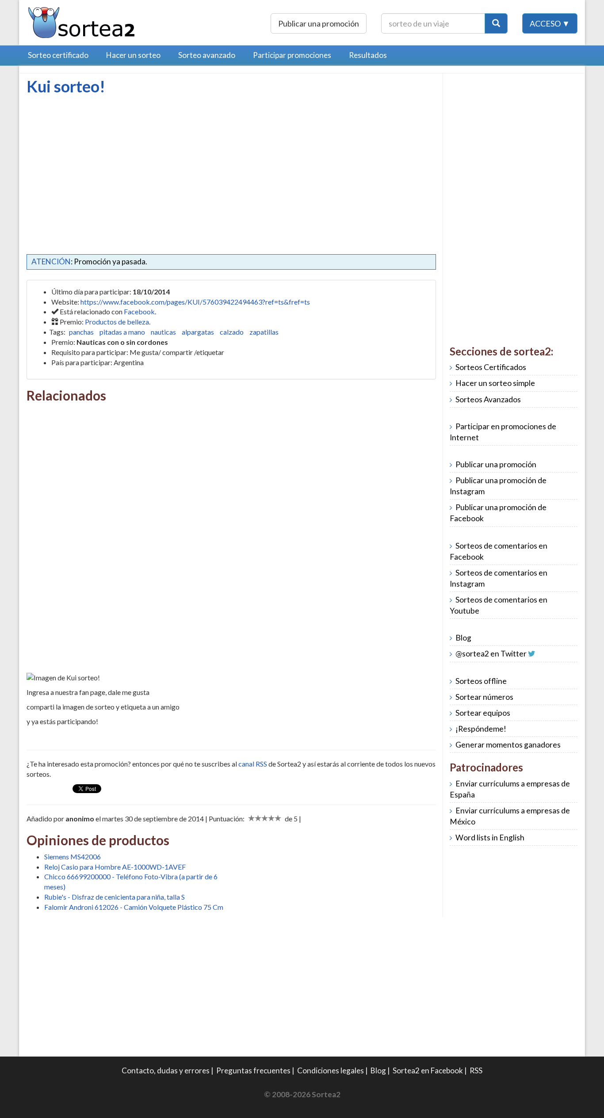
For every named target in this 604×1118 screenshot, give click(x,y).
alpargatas (198, 332)
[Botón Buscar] (496, 23)
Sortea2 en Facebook (428, 1070)
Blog (463, 637)
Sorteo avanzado (206, 55)
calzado (232, 332)
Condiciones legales (330, 1070)
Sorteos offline (481, 681)
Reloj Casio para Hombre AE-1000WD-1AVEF (115, 866)
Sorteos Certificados (490, 367)
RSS (476, 1070)
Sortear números (484, 697)
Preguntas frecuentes (253, 1070)
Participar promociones (292, 55)
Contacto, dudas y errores (166, 1070)
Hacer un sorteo (133, 55)
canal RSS (252, 763)
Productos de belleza (117, 321)
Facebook (139, 311)
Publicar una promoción (318, 23)
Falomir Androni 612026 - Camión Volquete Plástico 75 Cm (133, 907)
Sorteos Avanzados (488, 399)
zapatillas (264, 332)
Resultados (368, 55)
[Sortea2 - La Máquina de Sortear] (82, 21)
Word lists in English (489, 837)
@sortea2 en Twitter (491, 653)
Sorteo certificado (58, 55)
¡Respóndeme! (480, 728)
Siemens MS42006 (72, 856)
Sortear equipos (482, 712)
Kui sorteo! (66, 86)
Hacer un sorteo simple (495, 383)
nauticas (163, 332)
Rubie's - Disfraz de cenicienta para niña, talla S (114, 897)
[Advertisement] (101, 161)
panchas (81, 332)
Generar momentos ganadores (508, 744)
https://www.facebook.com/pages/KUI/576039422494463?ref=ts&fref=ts (195, 302)
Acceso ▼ (550, 23)
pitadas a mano (122, 332)
